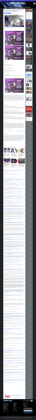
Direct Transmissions (27, 408)
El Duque (7, 12)
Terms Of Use (14, 405)
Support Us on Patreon (25, 406)
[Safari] (4, 411)
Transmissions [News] (5, 403)
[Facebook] (7, 415)
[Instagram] (18, 415)
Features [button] (24, 7)
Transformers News (28, 20)
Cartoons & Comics (5, 407)
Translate (14, 406)
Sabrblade (8, 196)
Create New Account (15, 410)
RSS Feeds (24, 405)
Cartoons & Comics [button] (19, 7)
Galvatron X (8, 261)
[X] (12, 415)
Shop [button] (6, 7)
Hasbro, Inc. (28, 417)
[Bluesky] (10, 415)
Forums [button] (13, 7)
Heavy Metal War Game (5, 408)
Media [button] (26, 7)
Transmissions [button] (9, 7)
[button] (23, 1)
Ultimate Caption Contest (28, 118)
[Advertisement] (14, 387)
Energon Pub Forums (5, 405)
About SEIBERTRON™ (15, 403)
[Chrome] (3, 411)
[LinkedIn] (20, 415)
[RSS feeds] (22, 415)
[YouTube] (14, 415)
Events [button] (29, 7)
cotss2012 (8, 249)
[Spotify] (28, 415)
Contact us (14, 408)
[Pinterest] (16, 415)
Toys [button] (15, 7)
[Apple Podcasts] (26, 415)
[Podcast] (24, 415)
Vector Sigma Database (5, 406)
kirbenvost (8, 192)
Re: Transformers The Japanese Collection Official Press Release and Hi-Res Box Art (12, 170)
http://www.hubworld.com (11, 127)
